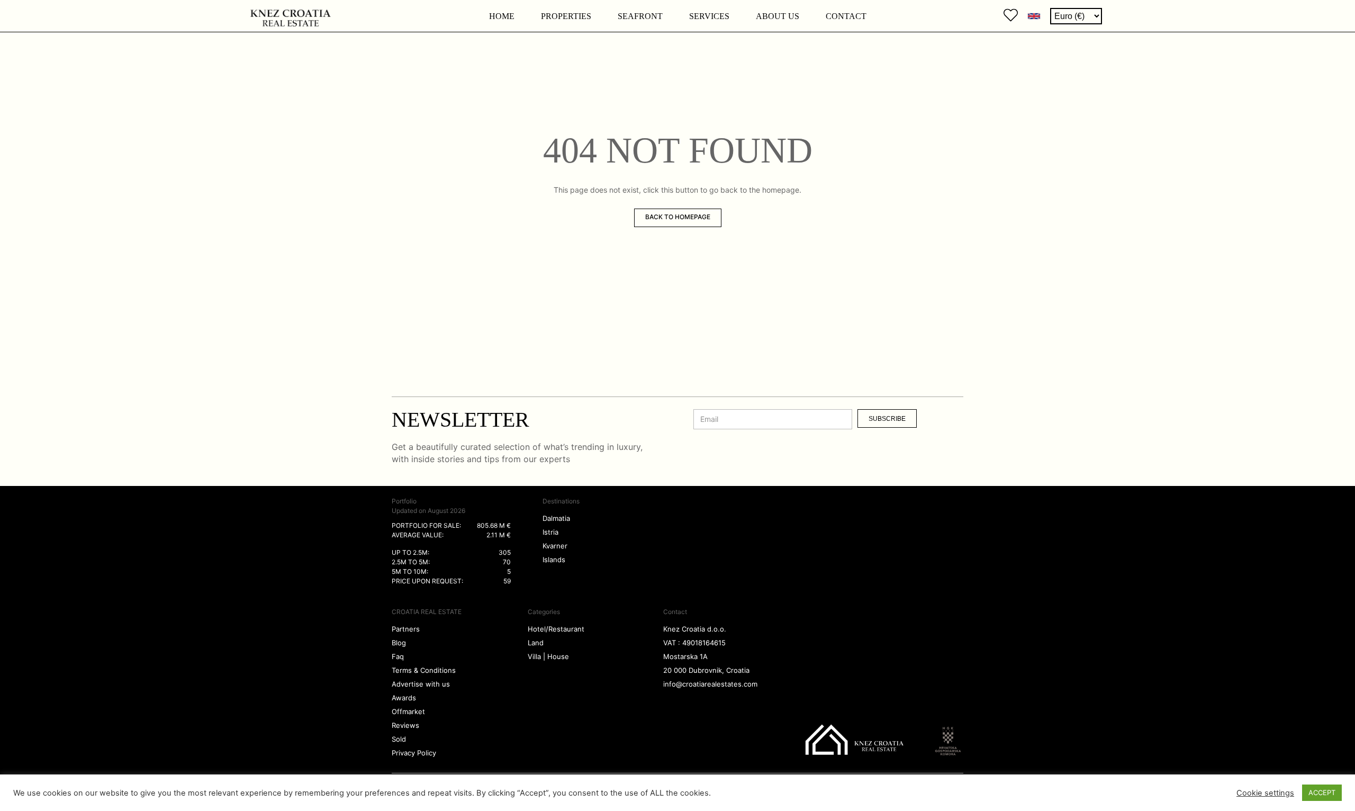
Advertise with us (421, 684)
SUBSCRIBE (887, 418)
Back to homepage (677, 217)
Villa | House (548, 656)
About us (777, 16)
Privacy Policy (414, 753)
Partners (406, 629)
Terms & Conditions (424, 670)
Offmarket (408, 711)
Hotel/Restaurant (556, 629)
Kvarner (555, 546)
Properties (566, 16)
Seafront (640, 16)
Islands (554, 559)
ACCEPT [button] (1321, 792)
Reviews (405, 725)
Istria (550, 532)
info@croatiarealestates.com (710, 684)
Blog (399, 642)
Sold (399, 739)
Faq (398, 656)
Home (501, 16)
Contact (846, 16)
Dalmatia (556, 518)
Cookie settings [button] (1265, 793)
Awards (404, 697)
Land (536, 642)
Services (709, 16)
